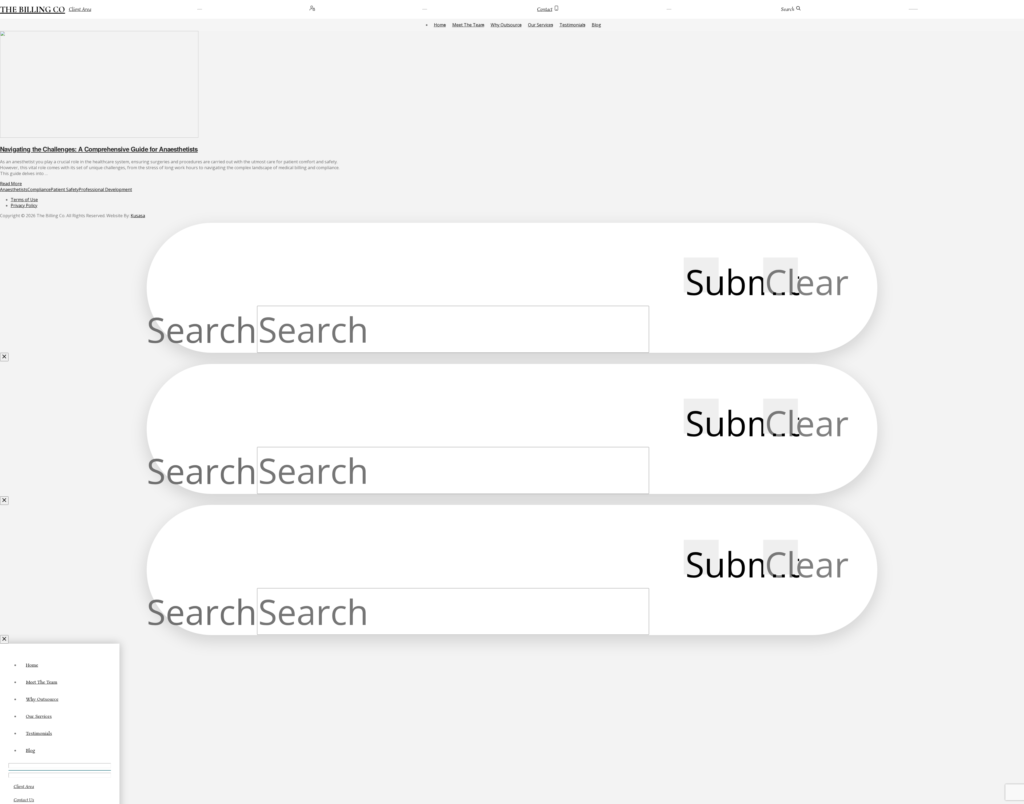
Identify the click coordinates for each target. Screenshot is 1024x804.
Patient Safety (65, 189)
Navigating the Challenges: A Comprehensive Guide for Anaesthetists (99, 148)
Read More (11, 184)
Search (202, 329)
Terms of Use (24, 200)
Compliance (39, 189)
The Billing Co (32, 9)
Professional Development (105, 189)
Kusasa (138, 216)
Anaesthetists (13, 189)
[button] (786, 9)
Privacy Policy (24, 205)
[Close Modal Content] (4, 357)
